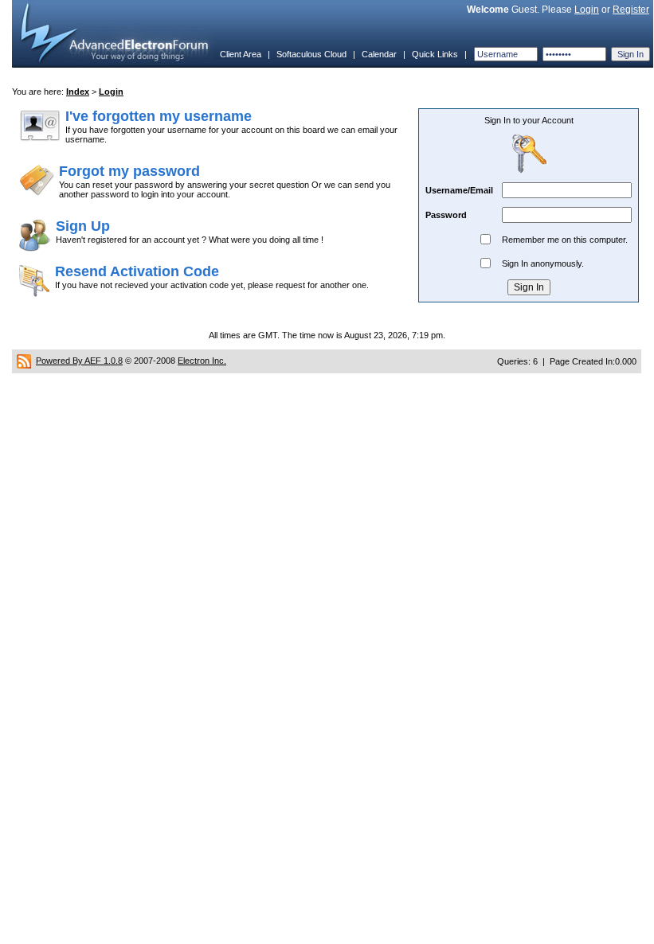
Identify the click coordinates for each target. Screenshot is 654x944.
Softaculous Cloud (311, 54)
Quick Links (435, 54)
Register (631, 9)
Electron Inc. (202, 360)
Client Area (240, 54)
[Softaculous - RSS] (24, 360)
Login (586, 9)
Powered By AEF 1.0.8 (79, 360)
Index (77, 91)
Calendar (379, 54)
